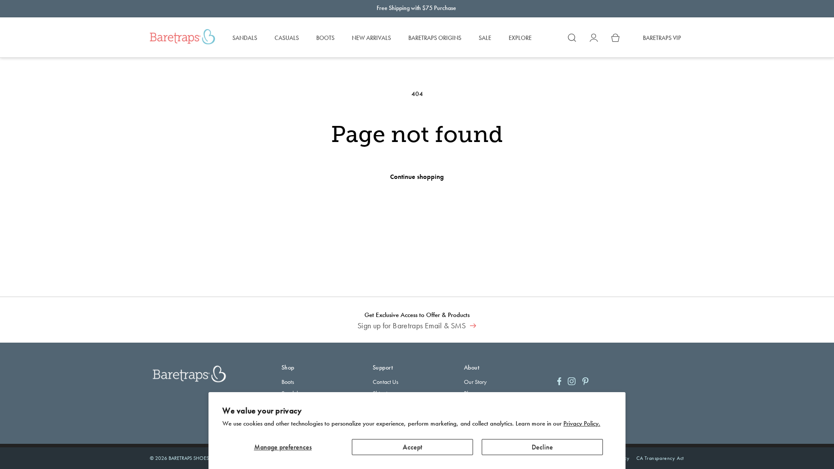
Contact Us (385, 382)
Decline (542, 447)
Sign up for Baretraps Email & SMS (412, 325)
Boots (287, 382)
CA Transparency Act (660, 458)
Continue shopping (417, 176)
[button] (572, 37)
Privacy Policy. (581, 423)
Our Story (475, 382)
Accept (412, 447)
